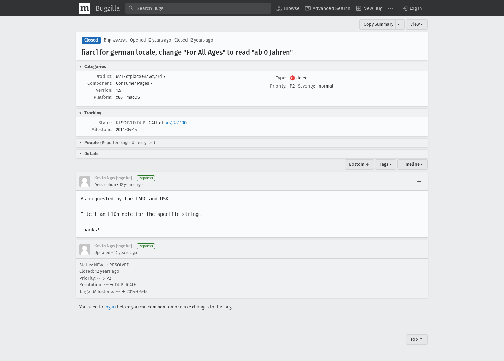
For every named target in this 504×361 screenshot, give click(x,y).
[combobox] (198, 8)
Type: (281, 77)
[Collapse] (419, 181)
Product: (103, 76)
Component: (99, 83)
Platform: (103, 97)
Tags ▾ (386, 164)
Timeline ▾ (412, 164)
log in (110, 307)
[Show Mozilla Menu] (84, 8)
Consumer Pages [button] (134, 83)
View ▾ (416, 24)
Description (105, 184)
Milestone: (101, 129)
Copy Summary (378, 24)
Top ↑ (416, 339)
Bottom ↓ (359, 164)
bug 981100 (175, 122)
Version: (104, 90)
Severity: (306, 86)
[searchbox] (198, 8)
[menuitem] (288, 8)
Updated (102, 252)
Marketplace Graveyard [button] (141, 76)
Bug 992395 (115, 40)
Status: (105, 122)
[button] (412, 8)
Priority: (278, 86)
